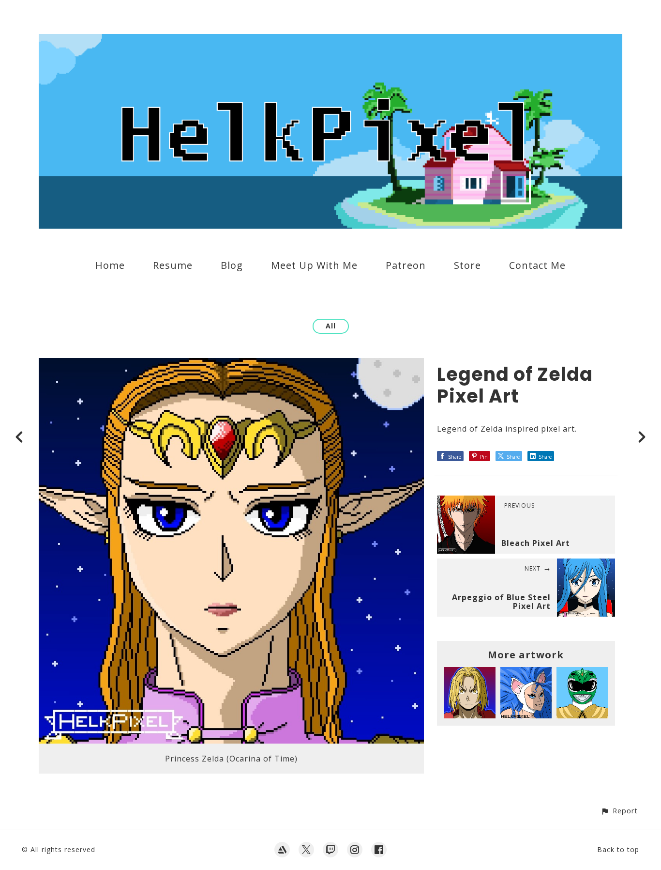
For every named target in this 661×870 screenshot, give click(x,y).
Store (467, 265)
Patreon (406, 265)
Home (110, 265)
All (331, 325)
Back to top (618, 849)
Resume (173, 265)
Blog (232, 265)
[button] (619, 811)
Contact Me (537, 265)
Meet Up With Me (314, 265)
